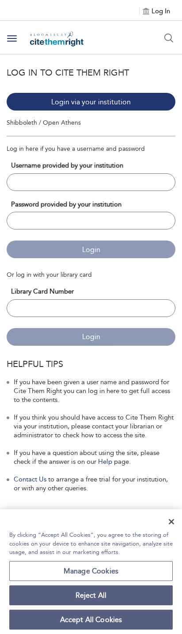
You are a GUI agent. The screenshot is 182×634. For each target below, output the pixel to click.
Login (91, 249)
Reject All (91, 595)
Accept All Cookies (91, 619)
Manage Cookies (91, 571)
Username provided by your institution (67, 165)
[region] (91, 571)
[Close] (171, 521)
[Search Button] (168, 38)
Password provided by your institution (66, 204)
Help (105, 462)
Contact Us (30, 479)
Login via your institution (91, 102)
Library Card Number (42, 291)
